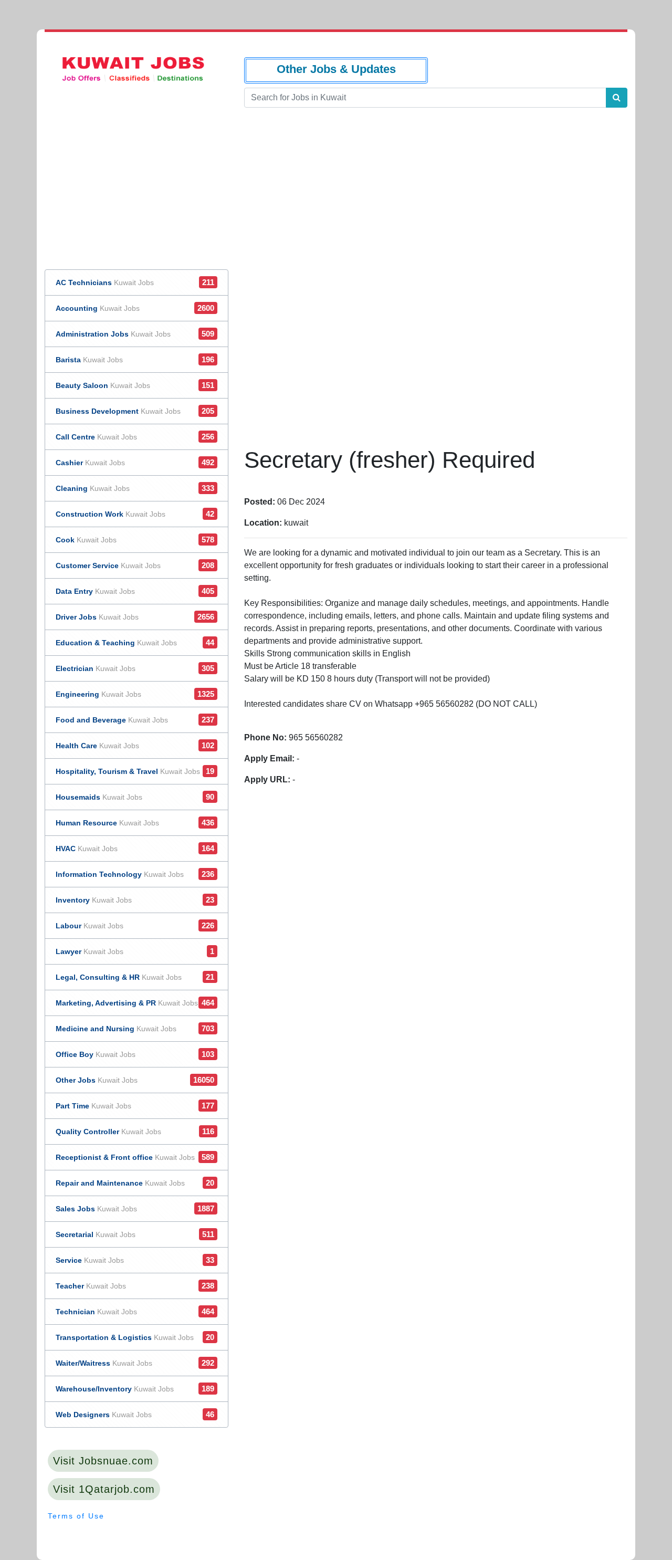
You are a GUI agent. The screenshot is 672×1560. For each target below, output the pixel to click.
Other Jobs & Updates (336, 69)
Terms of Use (76, 1516)
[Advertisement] (435, 342)
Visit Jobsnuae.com (103, 1461)
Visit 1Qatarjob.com (104, 1489)
